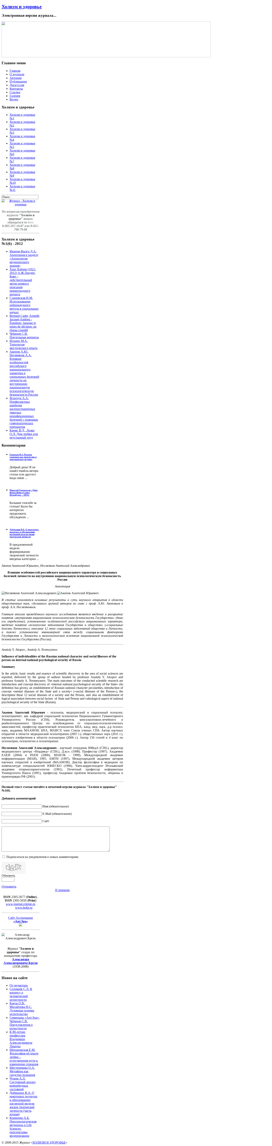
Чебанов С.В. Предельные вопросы (24, 335)
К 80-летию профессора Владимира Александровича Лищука (21, 1039)
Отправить (9, 886)
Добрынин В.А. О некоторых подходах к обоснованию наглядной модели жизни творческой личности (24, 533)
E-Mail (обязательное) (57, 813)
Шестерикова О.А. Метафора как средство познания (22, 1071)
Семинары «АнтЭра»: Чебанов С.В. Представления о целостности (24, 1023)
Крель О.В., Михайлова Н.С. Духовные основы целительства (22, 1009)
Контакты (16, 88)
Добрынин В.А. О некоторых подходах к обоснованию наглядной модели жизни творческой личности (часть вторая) (23, 1103)
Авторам (16, 78)
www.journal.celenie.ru (20, 904)
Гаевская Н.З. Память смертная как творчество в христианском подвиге (23, 457)
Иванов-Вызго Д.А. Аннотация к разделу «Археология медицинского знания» (24, 258)
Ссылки (15, 92)
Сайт (45, 821)
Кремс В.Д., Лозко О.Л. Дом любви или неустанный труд (24, 434)
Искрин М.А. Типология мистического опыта (23, 344)
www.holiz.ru (23, 907)
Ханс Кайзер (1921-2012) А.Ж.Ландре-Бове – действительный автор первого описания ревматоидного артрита (23, 282)
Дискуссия (17, 85)
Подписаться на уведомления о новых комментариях (42, 857)
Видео (14, 99)
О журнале (17, 74)
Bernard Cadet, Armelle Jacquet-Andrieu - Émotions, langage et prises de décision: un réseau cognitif (24, 323)
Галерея (15, 95)
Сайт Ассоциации (20, 919)
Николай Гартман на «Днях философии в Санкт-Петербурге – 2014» (24, 492)
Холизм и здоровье (22, 6)
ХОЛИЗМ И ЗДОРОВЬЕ (49, 1142)
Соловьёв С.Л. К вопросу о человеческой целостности (21, 994)
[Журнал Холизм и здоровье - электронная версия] (20, 204)
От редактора (19, 985)
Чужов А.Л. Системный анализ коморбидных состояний (22, 1084)
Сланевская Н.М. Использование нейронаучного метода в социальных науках (24, 305)
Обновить (8, 875)
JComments (62, 890)
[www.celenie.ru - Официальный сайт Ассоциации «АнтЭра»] (20, 925)
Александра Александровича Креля (21, 961)
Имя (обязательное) (55, 806)
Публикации (18, 81)
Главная (15, 70)
